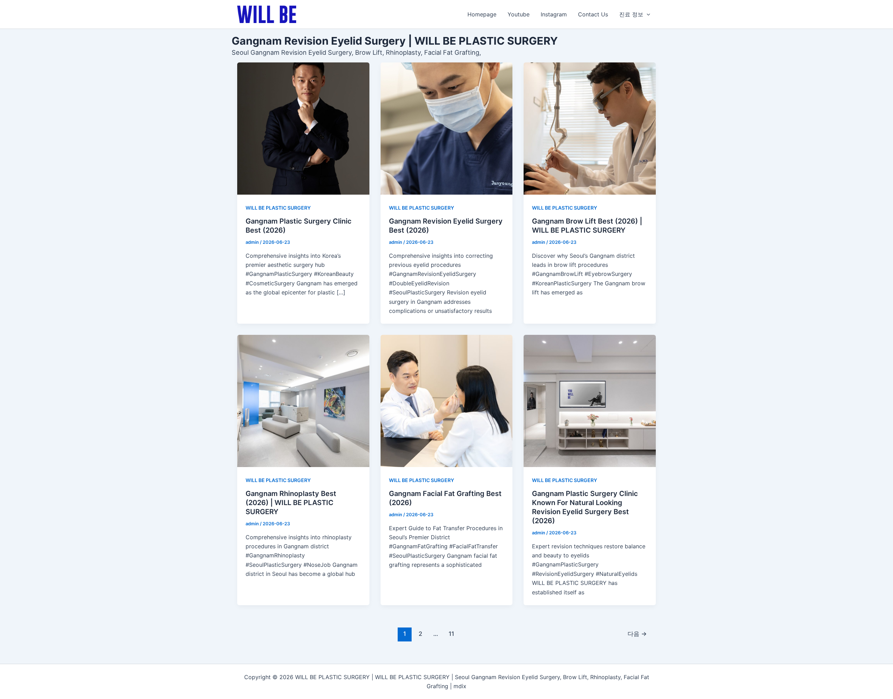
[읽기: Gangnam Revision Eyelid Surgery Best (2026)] (447, 128)
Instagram (554, 14)
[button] (646, 14)
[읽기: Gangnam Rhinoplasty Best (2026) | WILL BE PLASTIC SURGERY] (303, 401)
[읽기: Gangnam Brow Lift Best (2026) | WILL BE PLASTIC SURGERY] (590, 128)
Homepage (481, 14)
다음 (637, 633)
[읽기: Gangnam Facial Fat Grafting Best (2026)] (447, 401)
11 (451, 633)
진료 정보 (631, 14)
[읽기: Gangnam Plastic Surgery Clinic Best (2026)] (303, 128)
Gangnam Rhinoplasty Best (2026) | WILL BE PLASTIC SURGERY (291, 502)
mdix (459, 686)
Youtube (519, 14)
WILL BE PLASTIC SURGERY (278, 208)
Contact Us (593, 14)
